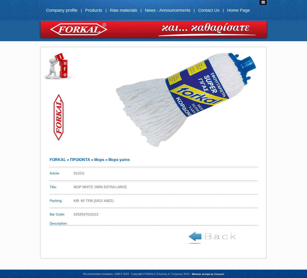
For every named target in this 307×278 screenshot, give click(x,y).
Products (93, 10)
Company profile (61, 10)
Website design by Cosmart (208, 274)
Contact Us (208, 10)
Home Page (238, 10)
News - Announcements (167, 10)
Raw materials (123, 10)
